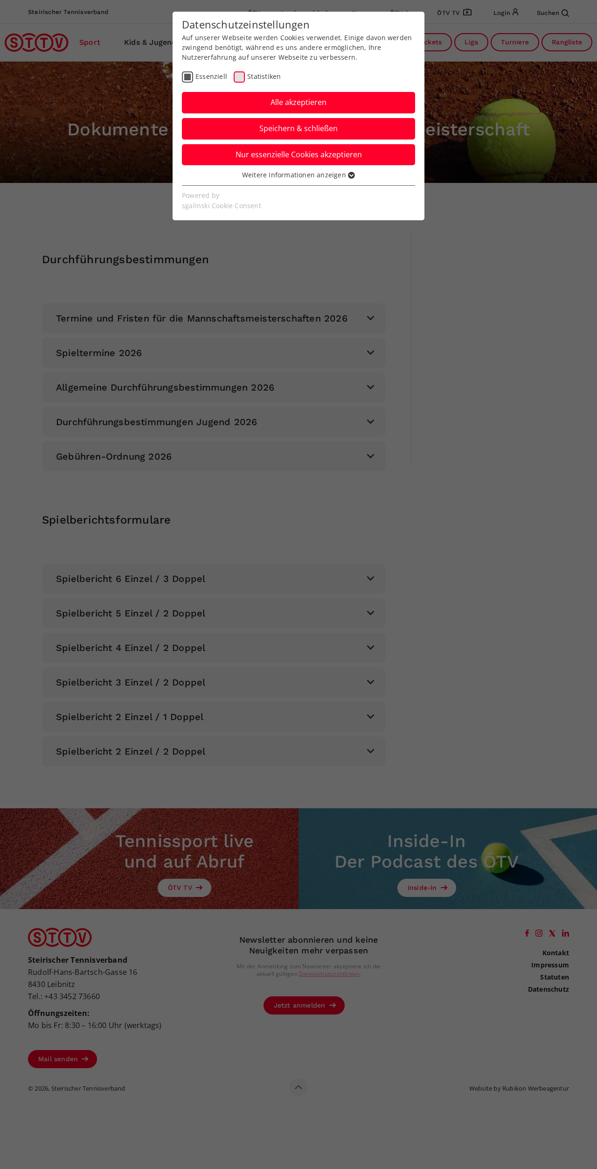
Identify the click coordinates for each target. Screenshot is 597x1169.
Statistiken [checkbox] (264, 76)
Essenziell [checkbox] (211, 76)
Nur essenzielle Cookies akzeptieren (299, 154)
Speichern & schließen (298, 128)
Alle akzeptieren (298, 102)
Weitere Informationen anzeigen (295, 174)
